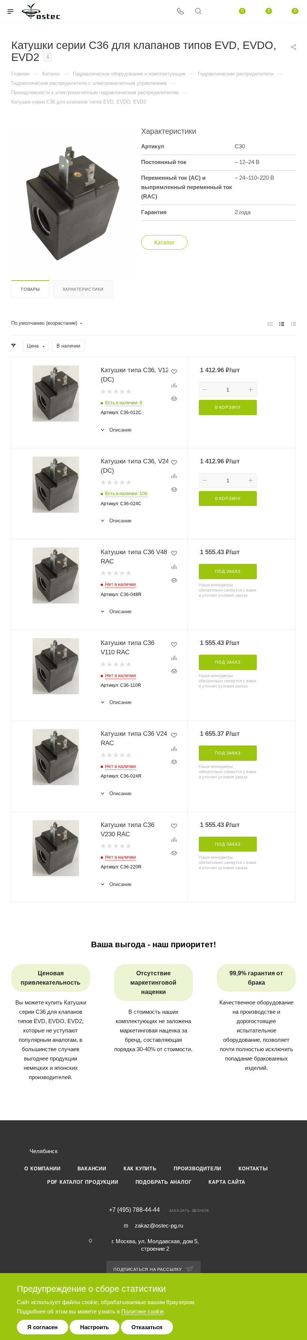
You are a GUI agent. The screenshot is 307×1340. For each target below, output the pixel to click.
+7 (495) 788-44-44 (134, 1210)
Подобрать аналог (164, 1182)
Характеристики (83, 289)
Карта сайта (227, 1182)
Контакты (253, 1168)
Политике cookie (142, 1311)
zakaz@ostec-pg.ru (159, 1225)
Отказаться (146, 1327)
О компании (42, 1168)
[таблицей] (293, 323)
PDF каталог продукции (82, 1182)
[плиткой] (270, 323)
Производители (197, 1168)
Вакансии (91, 1168)
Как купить (140, 1168)
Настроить (94, 1327)
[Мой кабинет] (216, 12)
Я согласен (42, 1327)
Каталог (164, 242)
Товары (30, 289)
